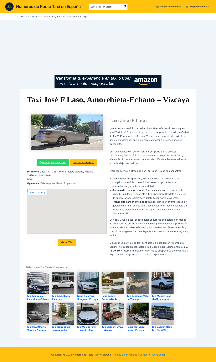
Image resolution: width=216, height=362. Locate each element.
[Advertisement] (108, 42)
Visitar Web (67, 242)
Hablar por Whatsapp (54, 162)
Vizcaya (32, 16)
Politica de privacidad (125, 354)
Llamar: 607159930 (83, 162)
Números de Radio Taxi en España (48, 6)
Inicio (22, 16)
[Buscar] (125, 7)
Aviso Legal (158, 354)
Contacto (144, 354)
